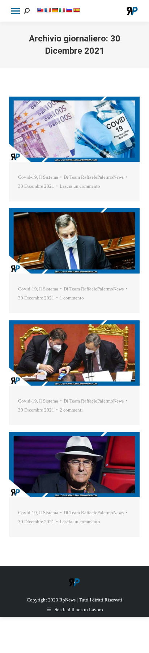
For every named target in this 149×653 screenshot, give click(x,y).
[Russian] (69, 10)
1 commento (72, 298)
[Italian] (62, 10)
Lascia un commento (80, 186)
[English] (40, 10)
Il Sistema (48, 177)
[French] (47, 10)
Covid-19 (27, 177)
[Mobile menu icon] (15, 10)
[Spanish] (76, 10)
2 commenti (71, 410)
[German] (54, 10)
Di (94, 177)
